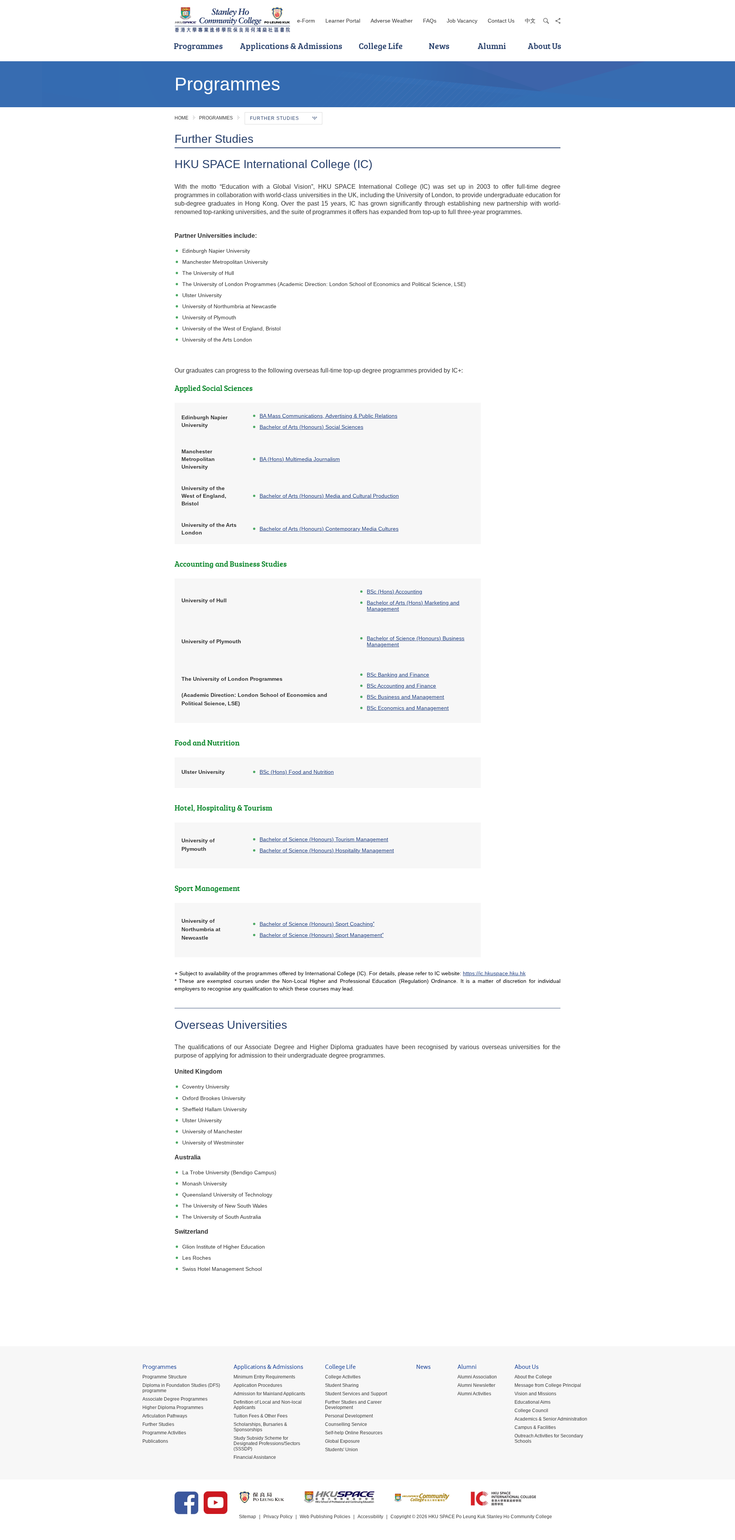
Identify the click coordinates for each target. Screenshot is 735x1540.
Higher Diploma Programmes (172, 1407)
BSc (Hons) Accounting (394, 592)
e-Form (306, 21)
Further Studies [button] (274, 118)
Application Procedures (258, 1385)
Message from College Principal (547, 1385)
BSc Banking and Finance (398, 675)
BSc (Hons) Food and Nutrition (297, 772)
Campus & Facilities (535, 1427)
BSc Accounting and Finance (401, 686)
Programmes (198, 46)
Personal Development (349, 1416)
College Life (381, 46)
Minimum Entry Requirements (264, 1377)
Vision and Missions (535, 1393)
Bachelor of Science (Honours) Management (324, 839)
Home (181, 118)
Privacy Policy (277, 1516)
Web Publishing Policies (325, 1516)
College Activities (343, 1377)
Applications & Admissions (291, 46)
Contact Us (501, 21)
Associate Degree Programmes (174, 1399)
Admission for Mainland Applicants (269, 1393)
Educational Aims (532, 1402)
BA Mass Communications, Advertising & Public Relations (328, 416)
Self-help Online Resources (353, 1432)
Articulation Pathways (164, 1416)
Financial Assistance (255, 1457)
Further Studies (158, 1424)
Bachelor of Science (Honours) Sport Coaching (316, 924)
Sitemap (247, 1516)
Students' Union (341, 1449)
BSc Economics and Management (408, 708)
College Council (531, 1410)
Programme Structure (164, 1377)
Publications (155, 1441)
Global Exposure (342, 1441)
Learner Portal (342, 21)
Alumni (492, 46)
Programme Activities (164, 1432)
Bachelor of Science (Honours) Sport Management (322, 935)
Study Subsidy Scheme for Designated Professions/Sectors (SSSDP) (267, 1443)
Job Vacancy (462, 21)
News (439, 46)
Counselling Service (346, 1424)
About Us (544, 46)
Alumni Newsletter (476, 1385)
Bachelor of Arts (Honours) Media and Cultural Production (329, 496)
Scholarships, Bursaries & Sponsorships (260, 1427)
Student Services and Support (356, 1393)
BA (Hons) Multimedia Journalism (300, 459)
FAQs (429, 21)
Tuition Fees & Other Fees (260, 1416)
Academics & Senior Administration (550, 1419)
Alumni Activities (474, 1393)
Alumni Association (477, 1377)
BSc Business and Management (405, 697)
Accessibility (370, 1516)
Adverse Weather (392, 21)
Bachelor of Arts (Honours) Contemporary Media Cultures (329, 529)
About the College (533, 1377)
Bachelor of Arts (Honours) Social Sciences (311, 427)
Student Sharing (342, 1385)
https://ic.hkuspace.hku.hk (494, 973)
